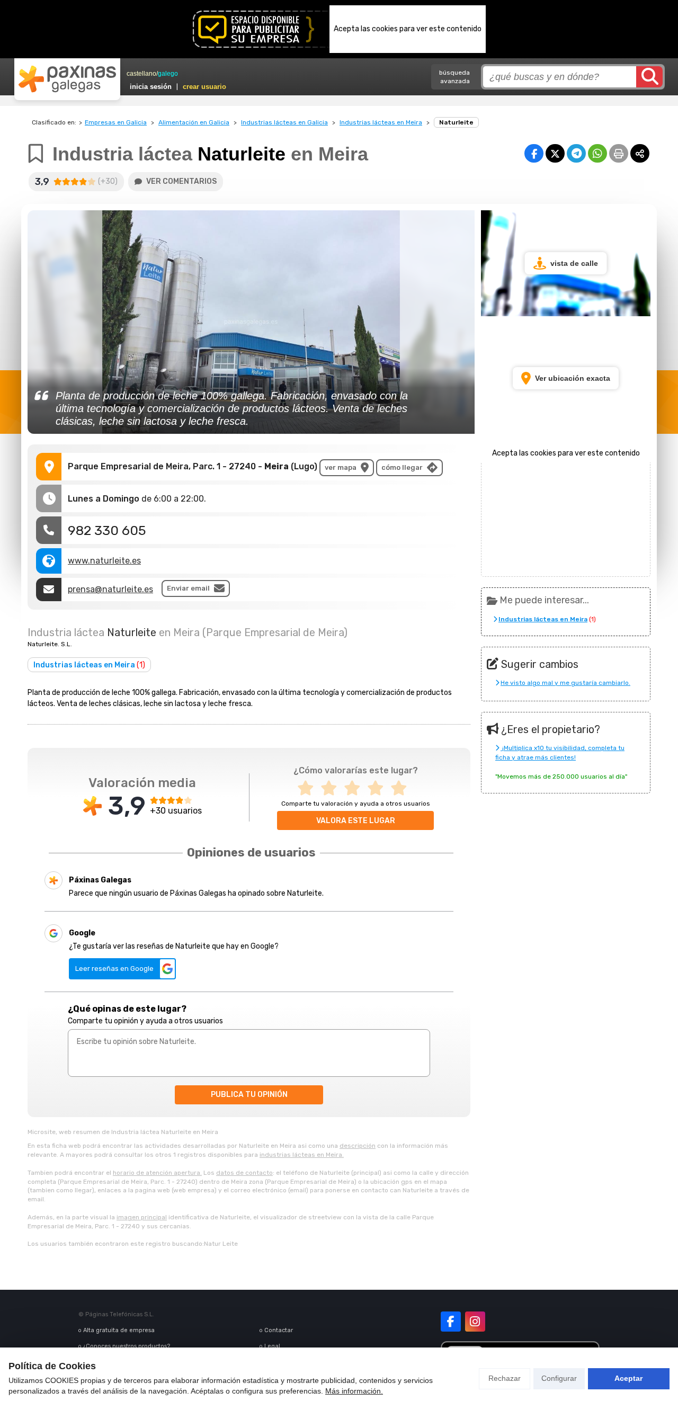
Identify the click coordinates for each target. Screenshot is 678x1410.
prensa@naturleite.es (110, 589)
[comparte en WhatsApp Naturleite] (597, 153)
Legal (272, 1346)
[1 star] (308, 788)
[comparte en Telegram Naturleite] (576, 153)
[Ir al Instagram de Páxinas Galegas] (475, 1321)
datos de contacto (244, 1172)
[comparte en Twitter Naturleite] (555, 153)
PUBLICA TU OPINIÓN (249, 1094)
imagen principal (142, 1217)
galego (168, 73)
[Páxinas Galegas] (67, 79)
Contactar (278, 1330)
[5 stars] (402, 788)
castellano (141, 73)
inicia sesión (151, 87)
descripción (358, 1145)
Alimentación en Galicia (193, 122)
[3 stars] (355, 788)
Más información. (354, 1391)
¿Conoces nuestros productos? (126, 1346)
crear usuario (204, 87)
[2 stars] (332, 788)
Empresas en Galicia (116, 122)
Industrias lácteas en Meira (381, 122)
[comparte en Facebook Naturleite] (533, 153)
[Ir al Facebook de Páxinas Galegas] (451, 1321)
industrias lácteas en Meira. (302, 1154)
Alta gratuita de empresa (119, 1330)
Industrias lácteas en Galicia (284, 122)
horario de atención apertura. (157, 1172)
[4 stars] (378, 788)
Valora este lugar (355, 820)
